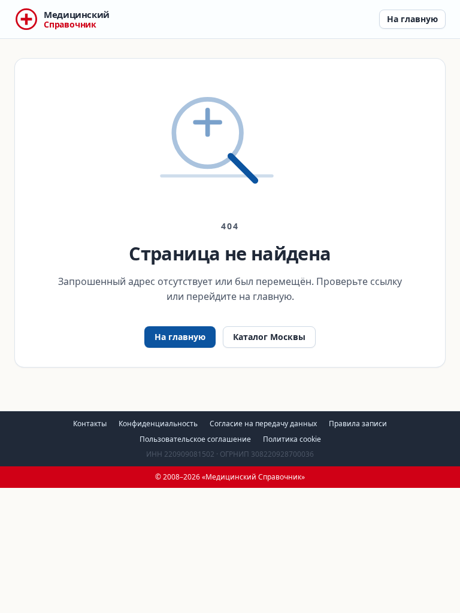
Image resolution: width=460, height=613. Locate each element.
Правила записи (358, 423)
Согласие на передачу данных (263, 423)
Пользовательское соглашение (195, 439)
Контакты (90, 423)
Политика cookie (292, 439)
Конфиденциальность (158, 423)
